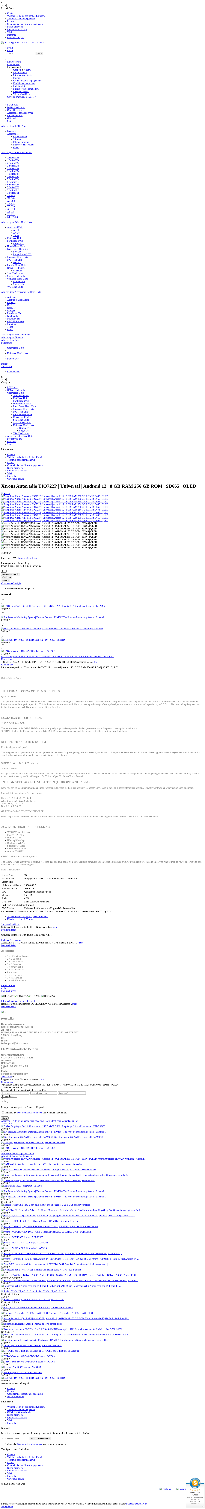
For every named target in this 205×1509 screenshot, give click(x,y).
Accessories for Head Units (20, 436)
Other (16, 147)
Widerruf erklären (21, 94)
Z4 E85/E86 (13, 217)
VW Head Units (15, 287)
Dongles (11, 310)
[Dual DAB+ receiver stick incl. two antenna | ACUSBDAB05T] (33, 1264)
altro (94, 662)
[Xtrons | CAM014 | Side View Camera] (21, 1221)
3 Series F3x (13, 171)
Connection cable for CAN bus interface (61, 1269)
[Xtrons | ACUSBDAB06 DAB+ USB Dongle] (24, 1232)
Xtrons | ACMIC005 (33, 1237)
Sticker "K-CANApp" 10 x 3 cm (51, 1291)
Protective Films (15, 438)
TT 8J (16, 235)
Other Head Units (15, 392)
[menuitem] (105, 13)
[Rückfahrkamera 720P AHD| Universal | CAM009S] (27, 628)
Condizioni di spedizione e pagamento (25, 24)
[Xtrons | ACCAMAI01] (13, 1242)
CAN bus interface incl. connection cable (62, 1164)
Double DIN (19, 281)
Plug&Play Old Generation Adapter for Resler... (120, 1210)
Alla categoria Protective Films (15, 334)
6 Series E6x (13, 184)
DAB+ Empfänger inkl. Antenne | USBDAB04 (72, 1180)
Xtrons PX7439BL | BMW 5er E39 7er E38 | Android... (111, 1280)
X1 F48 (11, 198)
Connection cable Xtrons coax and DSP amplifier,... (97, 1286)
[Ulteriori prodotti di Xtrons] (5, 493)
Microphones (13, 318)
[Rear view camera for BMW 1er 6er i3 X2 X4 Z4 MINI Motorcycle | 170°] (38, 1329)
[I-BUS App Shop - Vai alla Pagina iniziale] (22, 42)
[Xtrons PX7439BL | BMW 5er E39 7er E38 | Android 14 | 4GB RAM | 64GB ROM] (43, 1280)
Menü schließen (8, 929)
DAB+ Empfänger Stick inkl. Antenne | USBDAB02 (80, 606)
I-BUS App (12, 387)
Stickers (17, 139)
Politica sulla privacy (17, 29)
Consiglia (16, 583)
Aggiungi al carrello (10, 574)
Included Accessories (42, 656)
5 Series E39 (13, 176)
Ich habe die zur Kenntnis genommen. (36, 1112)
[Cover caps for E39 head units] (17, 1345)
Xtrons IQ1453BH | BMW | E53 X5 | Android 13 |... (113, 1275)
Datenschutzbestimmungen (29, 1112)
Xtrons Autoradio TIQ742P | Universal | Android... (122, 1158)
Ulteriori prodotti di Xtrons (20, 919)
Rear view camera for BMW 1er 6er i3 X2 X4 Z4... (99, 1329)
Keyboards (12, 316)
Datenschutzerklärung (136, 1503)
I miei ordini (19, 86)
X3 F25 (11, 203)
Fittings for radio (21, 142)
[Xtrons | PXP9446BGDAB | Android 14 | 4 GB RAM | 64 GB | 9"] (34, 1253)
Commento (6, 583)
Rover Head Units (15, 268)
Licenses (11, 131)
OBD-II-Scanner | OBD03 (42, 1356)
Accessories (12, 134)
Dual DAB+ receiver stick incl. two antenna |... (87, 1264)
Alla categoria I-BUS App (13, 126)
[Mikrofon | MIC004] (12, 1186)
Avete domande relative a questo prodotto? (27, 916)
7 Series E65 (13, 190)
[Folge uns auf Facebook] (165, 1489)
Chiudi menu (13, 64)
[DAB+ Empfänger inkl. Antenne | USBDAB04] (25, 1180)
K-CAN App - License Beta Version (56, 1307)
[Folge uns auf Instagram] (182, 1489)
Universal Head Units (17, 278)
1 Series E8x (13, 157)
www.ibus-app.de (15, 37)
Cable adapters (20, 136)
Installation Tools (15, 313)
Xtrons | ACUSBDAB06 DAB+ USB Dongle (70, 1232)
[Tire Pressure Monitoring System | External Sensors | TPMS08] (32, 1191)
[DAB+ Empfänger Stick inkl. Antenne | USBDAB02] (28, 606)
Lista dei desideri (21, 91)
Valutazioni (108, 656)
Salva (4, 1118)
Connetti (17, 70)
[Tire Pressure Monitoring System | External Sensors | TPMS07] (32, 617)
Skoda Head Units (16, 276)
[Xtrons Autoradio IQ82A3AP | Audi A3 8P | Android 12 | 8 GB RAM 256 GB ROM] (43, 1318)
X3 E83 (11, 201)
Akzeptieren (7, 1506)
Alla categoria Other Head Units (16, 222)
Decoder (11, 308)
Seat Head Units (15, 273)
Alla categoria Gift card (12, 337)
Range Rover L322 (22, 254)
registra (27, 70)
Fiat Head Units (14, 238)
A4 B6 (16, 232)
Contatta (11, 13)
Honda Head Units (16, 246)
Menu (10, 47)
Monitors (11, 324)
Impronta (11, 35)
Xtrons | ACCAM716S (37, 1248)
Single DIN (18, 284)
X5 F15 (11, 211)
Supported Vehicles (22, 656)
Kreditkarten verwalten (24, 83)
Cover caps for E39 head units (47, 1345)
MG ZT (17, 262)
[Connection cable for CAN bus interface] (21, 1269)
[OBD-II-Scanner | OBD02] (15, 651)
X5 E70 (11, 209)
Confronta (6, 577)
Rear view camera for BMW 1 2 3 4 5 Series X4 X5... (104, 1334)
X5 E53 (11, 206)
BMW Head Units (16, 390)
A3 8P (16, 230)
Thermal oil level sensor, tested (47, 1323)
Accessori (6, 1121)
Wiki (9, 32)
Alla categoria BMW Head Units (16, 152)
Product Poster (60, 656)
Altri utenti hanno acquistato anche (29, 1121)
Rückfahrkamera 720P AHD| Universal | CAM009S (78, 628)
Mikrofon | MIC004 (32, 1186)
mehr (55, 927)
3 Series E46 (13, 165)
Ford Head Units (15, 241)
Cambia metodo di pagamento (27, 80)
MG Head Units (15, 259)
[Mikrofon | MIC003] (12, 1372)
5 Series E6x (13, 179)
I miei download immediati (26, 88)
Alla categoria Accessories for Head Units (21, 292)
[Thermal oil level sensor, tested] (17, 1323)
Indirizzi (17, 78)
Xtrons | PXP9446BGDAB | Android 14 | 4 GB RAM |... (95, 1253)
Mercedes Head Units (17, 257)
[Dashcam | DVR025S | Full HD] (18, 640)
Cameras (11, 302)
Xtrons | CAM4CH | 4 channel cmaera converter (73, 1169)
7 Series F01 (13, 192)
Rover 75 (17, 270)
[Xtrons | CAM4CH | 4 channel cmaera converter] (25, 1169)
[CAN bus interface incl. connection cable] (22, 1164)
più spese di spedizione (28, 558)
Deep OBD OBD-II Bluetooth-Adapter (60, 1351)
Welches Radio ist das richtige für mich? (26, 16)
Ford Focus (18, 243)
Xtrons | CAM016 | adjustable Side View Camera (74, 1226)
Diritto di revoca (15, 26)
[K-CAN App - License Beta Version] (20, 1307)
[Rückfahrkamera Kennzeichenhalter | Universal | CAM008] (30, 1340)
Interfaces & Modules (23, 144)
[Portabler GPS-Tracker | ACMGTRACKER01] (25, 1313)
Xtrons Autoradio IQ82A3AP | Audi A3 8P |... (107, 1318)
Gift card (11, 441)
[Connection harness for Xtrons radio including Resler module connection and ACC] (42, 1175)
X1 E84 (11, 195)
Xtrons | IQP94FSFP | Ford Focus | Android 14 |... (115, 1259)
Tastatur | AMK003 (32, 1367)
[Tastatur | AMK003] (12, 1367)
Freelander (18, 251)
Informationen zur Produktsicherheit (84, 656)
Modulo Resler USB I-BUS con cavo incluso (68, 1204)
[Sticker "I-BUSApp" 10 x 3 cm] (17, 1299)
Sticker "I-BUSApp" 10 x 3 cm (49, 1299)
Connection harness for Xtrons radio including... (105, 1175)
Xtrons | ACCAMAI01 (37, 1242)
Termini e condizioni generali (21, 18)
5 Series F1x (13, 182)
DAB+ (10, 305)
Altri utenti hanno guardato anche (62, 1121)
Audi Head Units (15, 227)
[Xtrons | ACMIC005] (12, 1237)
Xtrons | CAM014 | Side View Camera (59, 1221)
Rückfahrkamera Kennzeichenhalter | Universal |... (84, 1340)
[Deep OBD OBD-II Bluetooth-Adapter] (21, 1351)
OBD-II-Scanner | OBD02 (42, 651)
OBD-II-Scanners (15, 321)
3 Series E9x (13, 168)
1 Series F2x (13, 160)
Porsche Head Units (16, 265)
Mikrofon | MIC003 (32, 1372)
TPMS (10, 327)
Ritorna (10, 21)
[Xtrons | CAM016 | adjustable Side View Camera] (26, 1226)
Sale (9, 444)
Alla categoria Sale (10, 340)
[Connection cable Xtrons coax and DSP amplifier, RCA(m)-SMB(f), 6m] (37, 1286)
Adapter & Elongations (18, 299)
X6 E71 (11, 214)
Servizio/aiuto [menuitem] (23, 23)
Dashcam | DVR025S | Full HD (50, 640)
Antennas (11, 297)
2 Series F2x (13, 163)
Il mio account (20, 72)
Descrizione (6, 656)
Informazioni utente (22, 75)
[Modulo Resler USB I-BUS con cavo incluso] (24, 1204)
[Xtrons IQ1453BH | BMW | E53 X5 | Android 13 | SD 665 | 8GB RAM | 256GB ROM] (44, 1275)
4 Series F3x (13, 174)
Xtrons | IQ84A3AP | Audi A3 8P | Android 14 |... (111, 1215)
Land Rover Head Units (18, 249)
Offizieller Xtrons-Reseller (19, 1412)
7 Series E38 (13, 187)
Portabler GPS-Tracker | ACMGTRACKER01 (71, 1313)
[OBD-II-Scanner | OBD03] (15, 1356)
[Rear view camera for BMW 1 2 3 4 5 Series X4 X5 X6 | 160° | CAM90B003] (39, 1334)
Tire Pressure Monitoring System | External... (84, 617)
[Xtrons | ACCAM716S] (13, 1248)
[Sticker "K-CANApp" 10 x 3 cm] (18, 1291)
